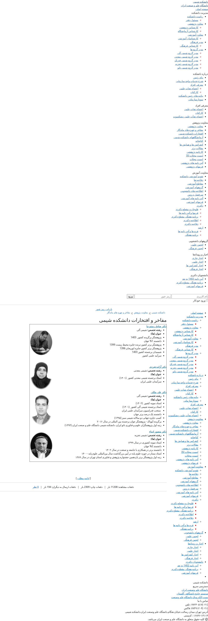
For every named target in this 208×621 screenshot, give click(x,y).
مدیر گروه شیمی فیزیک (186, 60)
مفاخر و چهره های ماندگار (190, 130)
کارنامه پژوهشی (195, 152)
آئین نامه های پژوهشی (192, 163)
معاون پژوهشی (195, 23)
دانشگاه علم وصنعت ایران (195, 590)
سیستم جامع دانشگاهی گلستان (192, 593)
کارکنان (194, 92)
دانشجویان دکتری (194, 561)
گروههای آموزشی (194, 187)
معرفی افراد (196, 84)
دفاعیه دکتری (191, 224)
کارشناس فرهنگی (189, 45)
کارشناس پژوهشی (188, 27)
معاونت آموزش (195, 466)
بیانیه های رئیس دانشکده (191, 95)
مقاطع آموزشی (195, 183)
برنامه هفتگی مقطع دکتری (184, 216)
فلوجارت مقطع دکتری (187, 209)
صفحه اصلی (202, 9)
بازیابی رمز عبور (104, 309)
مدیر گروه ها (196, 49)
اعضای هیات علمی (188, 88)
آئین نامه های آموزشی (192, 198)
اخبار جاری (197, 258)
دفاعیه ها (198, 180)
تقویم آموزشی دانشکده (191, 176)
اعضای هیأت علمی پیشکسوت (188, 116)
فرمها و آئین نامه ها (188, 213)
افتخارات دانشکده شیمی (191, 133)
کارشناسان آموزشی (188, 38)
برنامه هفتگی (191, 235)
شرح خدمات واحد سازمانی (189, 81)
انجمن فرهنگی (196, 248)
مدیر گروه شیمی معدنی (186, 56)
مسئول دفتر (192, 20)
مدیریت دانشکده (195, 316)
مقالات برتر (197, 148)
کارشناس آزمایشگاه (188, 31)
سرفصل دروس (195, 194)
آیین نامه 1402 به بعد (192, 279)
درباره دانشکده (195, 375)
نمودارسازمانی (195, 99)
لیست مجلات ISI (194, 155)
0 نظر (36, 487)
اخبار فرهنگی (196, 269)
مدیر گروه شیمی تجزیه (186, 64)
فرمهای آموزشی (194, 202)
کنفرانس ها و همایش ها (191, 144)
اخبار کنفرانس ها (194, 265)
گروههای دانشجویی (193, 532)
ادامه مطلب (83, 478)
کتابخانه (199, 141)
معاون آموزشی (195, 34)
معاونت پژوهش (195, 419)
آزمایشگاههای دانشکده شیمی (188, 137)
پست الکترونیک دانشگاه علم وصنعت (189, 597)
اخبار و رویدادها (195, 543)
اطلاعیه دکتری (190, 220)
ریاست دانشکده (195, 16)
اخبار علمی (197, 261)
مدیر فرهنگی (196, 42)
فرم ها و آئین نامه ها (188, 231)
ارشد (200, 227)
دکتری (200, 205)
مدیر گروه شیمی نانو (188, 67)
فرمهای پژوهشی (194, 166)
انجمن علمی (197, 244)
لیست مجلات (196, 159)
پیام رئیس (198, 77)
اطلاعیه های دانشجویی (191, 191)
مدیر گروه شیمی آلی (187, 53)
